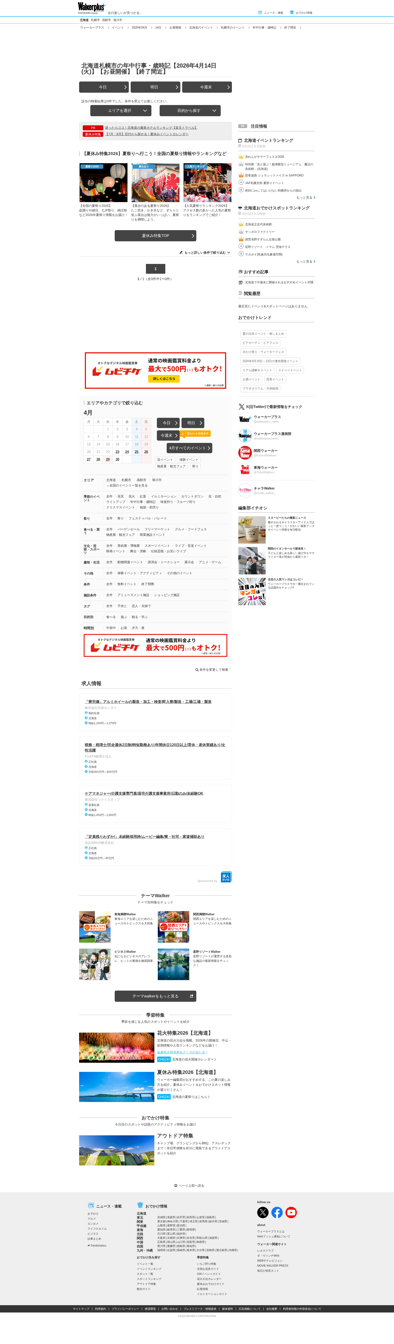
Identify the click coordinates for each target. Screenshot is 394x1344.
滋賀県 (213, 1237)
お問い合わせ (169, 1308)
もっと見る (304, 197)
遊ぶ (124, 617)
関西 (140, 1238)
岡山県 (171, 1242)
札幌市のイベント (233, 27)
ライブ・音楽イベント (191, 545)
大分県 (201, 1250)
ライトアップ (115, 502)
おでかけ (93, 1213)
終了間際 (147, 584)
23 (117, 452)
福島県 (210, 1217)
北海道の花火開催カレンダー (186, 1059)
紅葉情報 (202, 1289)
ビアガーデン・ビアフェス (260, 343)
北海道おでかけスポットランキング (277, 208)
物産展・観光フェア (171, 466)
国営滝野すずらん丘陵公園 (263, 239)
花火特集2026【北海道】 (185, 1033)
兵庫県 (181, 1237)
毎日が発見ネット (268, 1270)
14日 (158, 27)
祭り (195, 466)
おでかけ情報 (304, 12)
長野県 (171, 1225)
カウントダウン (192, 496)
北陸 (140, 1234)
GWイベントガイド (209, 1274)
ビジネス (93, 1233)
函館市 (106, 20)
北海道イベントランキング (268, 140)
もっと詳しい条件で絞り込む (205, 252)
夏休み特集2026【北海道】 (187, 1072)
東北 (140, 1217)
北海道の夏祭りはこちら (182, 1097)
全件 (109, 496)
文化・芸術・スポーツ (92, 549)
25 (136, 452)
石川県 (161, 1233)
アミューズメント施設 (133, 595)
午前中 (111, 628)
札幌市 (95, 20)
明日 (154, 87)
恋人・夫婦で (141, 606)
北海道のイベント (201, 27)
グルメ (92, 1218)
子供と (122, 606)
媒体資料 (227, 1308)
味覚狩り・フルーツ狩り (178, 502)
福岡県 (161, 1250)
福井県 (181, 1233)
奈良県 (191, 1237)
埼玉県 (193, 1221)
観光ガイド (143, 1289)
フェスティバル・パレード (148, 518)
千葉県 (184, 1221)
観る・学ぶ (140, 617)
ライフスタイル (97, 1228)
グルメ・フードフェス (191, 529)
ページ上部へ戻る (191, 1185)
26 (146, 452)
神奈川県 (172, 1221)
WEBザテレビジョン (270, 1260)
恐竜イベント (275, 379)
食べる (111, 617)
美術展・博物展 (128, 545)
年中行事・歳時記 (264, 27)
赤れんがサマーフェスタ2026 (264, 156)
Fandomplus (98, 1245)
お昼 (124, 628)
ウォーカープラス (92, 27)
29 (108, 459)
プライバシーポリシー (125, 1308)
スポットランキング (149, 1279)
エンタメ (93, 1223)
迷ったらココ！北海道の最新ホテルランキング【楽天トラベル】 (151, 127)
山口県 (181, 1242)
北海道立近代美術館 (258, 224)
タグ (87, 606)
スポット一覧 (145, 1274)
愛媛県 (171, 1246)
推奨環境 (150, 1308)
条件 (87, 584)
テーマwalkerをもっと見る (155, 996)
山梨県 (161, 1225)
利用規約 (100, 1308)
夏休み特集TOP (155, 236)
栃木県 (213, 1221)
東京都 (161, 1221)
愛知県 (161, 1229)
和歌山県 (202, 1237)
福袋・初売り (149, 507)
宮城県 (161, 1217)
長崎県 (181, 1250)
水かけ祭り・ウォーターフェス (263, 352)
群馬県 (203, 1221)
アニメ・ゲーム (210, 562)
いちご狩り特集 (206, 1263)
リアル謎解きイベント (257, 370)
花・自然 (214, 496)
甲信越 (141, 1226)
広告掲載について (250, 1308)
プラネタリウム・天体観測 (260, 388)
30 (117, 459)
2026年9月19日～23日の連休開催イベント (270, 361)
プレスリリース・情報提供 (200, 1308)
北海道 (84, 20)
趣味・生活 (92, 562)
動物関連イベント (130, 562)
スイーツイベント (290, 370)
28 (98, 459)
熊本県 (191, 1250)
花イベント (165, 459)
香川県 (161, 1246)
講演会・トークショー (164, 562)
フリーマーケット (157, 529)
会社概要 (271, 1308)
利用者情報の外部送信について (302, 1308)
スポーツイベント (157, 545)
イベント (118, 27)
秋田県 (191, 1217)
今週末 (206, 87)
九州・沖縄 (145, 1250)
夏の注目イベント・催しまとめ (263, 333)
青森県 (171, 1217)
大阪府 (161, 1237)
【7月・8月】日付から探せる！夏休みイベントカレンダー (147, 134)
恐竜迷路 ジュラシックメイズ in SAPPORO (274, 175)
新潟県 (181, 1225)
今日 (103, 87)
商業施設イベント (152, 535)
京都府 (171, 1237)
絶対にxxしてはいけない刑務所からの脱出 (273, 190)
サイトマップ (81, 1308)
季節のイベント (92, 498)
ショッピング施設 (167, 595)
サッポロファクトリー (260, 232)
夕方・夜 (138, 628)
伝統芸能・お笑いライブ (168, 551)
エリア (89, 480)
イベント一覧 (145, 1263)
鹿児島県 (221, 1250)
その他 (88, 573)
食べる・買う (92, 531)
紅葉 (143, 496)
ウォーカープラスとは (271, 1231)
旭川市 (117, 20)
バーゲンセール (128, 529)
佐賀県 (171, 1250)
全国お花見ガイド (208, 1268)
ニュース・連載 (273, 12)
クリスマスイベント (120, 507)
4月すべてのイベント (187, 448)
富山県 (171, 1233)
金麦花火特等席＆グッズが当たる (181, 1052)
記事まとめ (94, 1238)
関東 (140, 1221)
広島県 (161, 1242)
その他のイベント (179, 573)
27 (89, 459)
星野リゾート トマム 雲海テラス (267, 247)
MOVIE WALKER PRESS (272, 1265)
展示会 (189, 562)
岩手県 (181, 1217)
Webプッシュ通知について (273, 1236)
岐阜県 (171, 1229)
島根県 (201, 1242)
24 (127, 452)
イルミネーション (163, 496)
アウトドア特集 (175, 1136)
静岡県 (191, 1229)
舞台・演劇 (138, 551)
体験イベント (189, 459)
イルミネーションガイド (212, 1294)
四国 (140, 1246)
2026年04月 (139, 27)
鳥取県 (191, 1242)
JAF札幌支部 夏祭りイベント (264, 183)
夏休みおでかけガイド (210, 1284)
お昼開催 (175, 27)
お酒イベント (251, 379)
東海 (140, 1230)
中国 (140, 1242)
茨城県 (223, 1221)
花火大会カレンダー (209, 1279)
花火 (132, 496)
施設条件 (90, 595)
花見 (120, 496)
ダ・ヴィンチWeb (268, 1255)
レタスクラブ (265, 1250)
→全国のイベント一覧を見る (127, 485)
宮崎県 (210, 1250)
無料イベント (127, 584)
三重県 (181, 1229)
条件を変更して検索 (214, 669)
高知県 (191, 1246)
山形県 (201, 1217)
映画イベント (115, 551)
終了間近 (290, 27)
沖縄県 (233, 1250)
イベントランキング (149, 1268)
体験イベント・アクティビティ (139, 573)
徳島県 (181, 1246)
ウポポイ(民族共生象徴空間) (264, 254)
